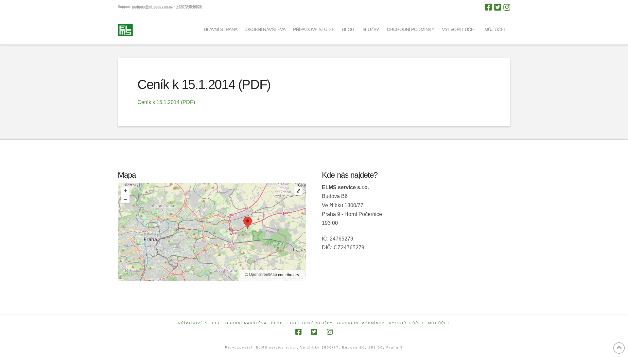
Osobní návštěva (246, 323)
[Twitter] (497, 7)
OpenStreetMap (263, 274)
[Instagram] (506, 7)
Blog (277, 323)
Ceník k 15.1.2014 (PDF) (166, 102)
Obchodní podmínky (361, 323)
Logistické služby (310, 323)
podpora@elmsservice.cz (152, 7)
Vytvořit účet (406, 323)
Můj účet (439, 323)
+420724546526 (189, 7)
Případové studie (199, 323)
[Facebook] (488, 7)
